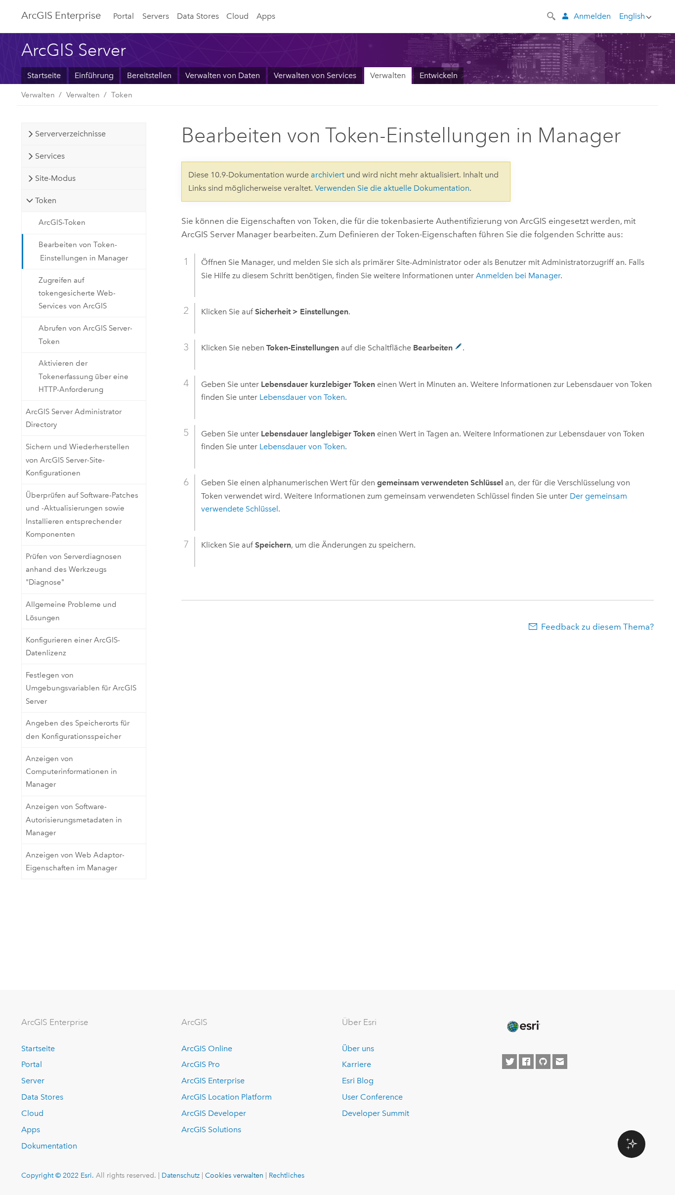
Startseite (44, 75)
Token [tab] (45, 200)
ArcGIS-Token (62, 222)
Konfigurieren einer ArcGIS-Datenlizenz (73, 646)
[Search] (552, 15)
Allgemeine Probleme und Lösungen (71, 611)
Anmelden (592, 16)
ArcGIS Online (206, 1048)
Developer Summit (375, 1113)
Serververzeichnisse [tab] (70, 133)
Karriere (356, 1064)
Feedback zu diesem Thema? (597, 627)
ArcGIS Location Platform (226, 1097)
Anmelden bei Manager (518, 275)
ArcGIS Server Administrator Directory (74, 418)
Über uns (358, 1048)
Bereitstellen (149, 75)
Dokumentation (49, 1146)
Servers (155, 16)
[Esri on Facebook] (526, 1061)
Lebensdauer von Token (302, 397)
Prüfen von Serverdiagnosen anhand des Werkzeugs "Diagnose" (74, 569)
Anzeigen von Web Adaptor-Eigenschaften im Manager (75, 861)
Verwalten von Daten (222, 75)
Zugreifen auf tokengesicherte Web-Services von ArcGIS (77, 293)
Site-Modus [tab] (55, 178)
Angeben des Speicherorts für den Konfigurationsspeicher (77, 729)
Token (121, 94)
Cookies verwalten (234, 1175)
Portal (123, 16)
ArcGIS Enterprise (61, 15)
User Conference (372, 1097)
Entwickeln (439, 75)
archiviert (327, 174)
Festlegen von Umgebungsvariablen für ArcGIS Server (81, 688)
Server (32, 1080)
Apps (265, 16)
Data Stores (198, 16)
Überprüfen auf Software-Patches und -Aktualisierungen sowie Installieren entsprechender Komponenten (82, 515)
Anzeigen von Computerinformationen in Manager (71, 771)
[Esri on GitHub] (543, 1061)
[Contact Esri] (559, 1061)
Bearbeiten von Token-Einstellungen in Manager (83, 251)
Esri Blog (358, 1080)
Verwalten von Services (315, 75)
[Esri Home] (523, 1026)
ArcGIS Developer (213, 1113)
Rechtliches (286, 1175)
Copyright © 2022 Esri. (57, 1175)
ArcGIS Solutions (211, 1129)
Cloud (237, 16)
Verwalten (388, 75)
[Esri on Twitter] (509, 1061)
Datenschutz (181, 1175)
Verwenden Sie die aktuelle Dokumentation (392, 188)
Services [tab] (50, 156)
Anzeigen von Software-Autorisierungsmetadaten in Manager (74, 819)
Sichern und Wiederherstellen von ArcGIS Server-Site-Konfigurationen (77, 459)
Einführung (94, 75)
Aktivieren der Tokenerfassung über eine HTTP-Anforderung (83, 376)
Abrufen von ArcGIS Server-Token (85, 334)
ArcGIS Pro (200, 1064)
